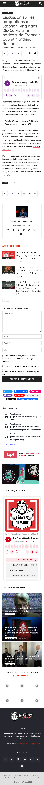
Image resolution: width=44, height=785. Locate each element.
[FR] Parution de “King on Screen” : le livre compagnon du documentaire (25, 428)
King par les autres (10, 638)
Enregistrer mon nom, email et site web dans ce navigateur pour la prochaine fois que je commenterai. (22, 358)
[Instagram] (19, 229)
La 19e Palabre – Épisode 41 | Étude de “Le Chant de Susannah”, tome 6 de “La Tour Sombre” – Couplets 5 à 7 (29, 288)
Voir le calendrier (8, 445)
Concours (35, 775)
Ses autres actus (8, 273)
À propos (17, 778)
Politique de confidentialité (30, 778)
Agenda (26, 775)
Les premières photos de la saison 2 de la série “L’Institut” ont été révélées (22, 658)
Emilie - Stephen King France (14, 48)
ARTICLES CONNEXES (11, 246)
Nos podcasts (7, 258)
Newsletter (8, 778)
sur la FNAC (26, 124)
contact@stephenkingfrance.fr (29, 744)
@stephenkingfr (22, 675)
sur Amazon (15, 124)
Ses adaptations (7, 13)
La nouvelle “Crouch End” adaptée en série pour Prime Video (21, 609)
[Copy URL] (35, 53)
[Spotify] (25, 229)
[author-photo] (22, 218)
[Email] (23, 53)
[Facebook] (12, 53)
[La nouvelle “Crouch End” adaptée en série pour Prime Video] (22, 605)
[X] (18, 53)
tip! (10, 454)
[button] (4, 3)
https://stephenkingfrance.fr (22, 225)
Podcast (12, 183)
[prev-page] (4, 300)
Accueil (5, 9)
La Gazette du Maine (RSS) (13, 775)
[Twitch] (30, 229)
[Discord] (9, 229)
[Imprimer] (29, 53)
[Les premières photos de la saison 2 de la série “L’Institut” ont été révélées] (22, 654)
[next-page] (7, 300)
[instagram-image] (7, 685)
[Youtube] (22, 234)
